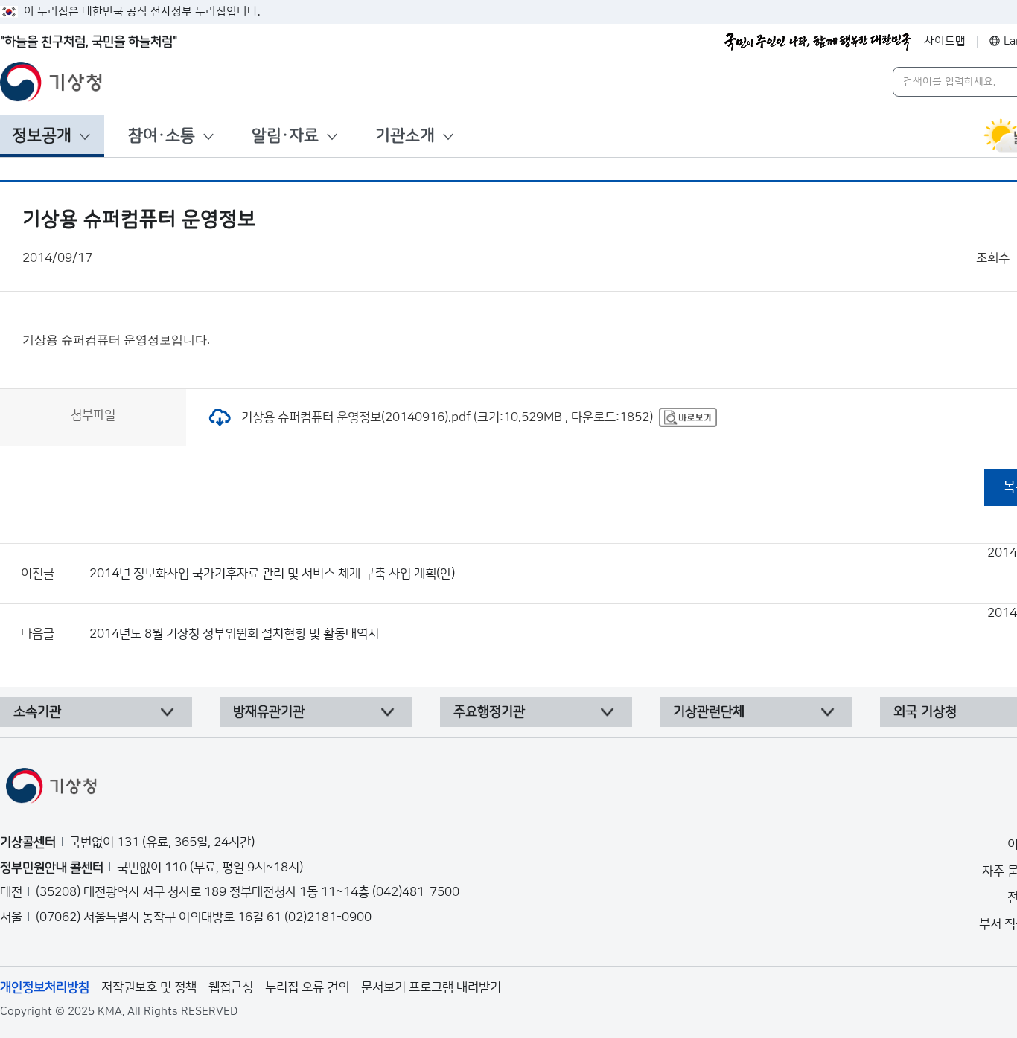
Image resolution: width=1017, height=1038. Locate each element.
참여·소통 (161, 135)
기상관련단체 (709, 712)
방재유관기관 (269, 712)
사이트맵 (945, 41)
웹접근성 (230, 987)
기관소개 (405, 135)
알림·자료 (285, 135)
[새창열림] (688, 417)
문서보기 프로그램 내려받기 (431, 987)
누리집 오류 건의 (307, 987)
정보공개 (41, 135)
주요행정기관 (489, 712)
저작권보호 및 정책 (149, 987)
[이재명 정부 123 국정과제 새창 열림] (817, 42)
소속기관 (37, 712)
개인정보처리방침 (44, 987)
